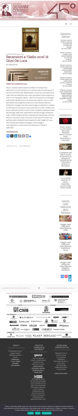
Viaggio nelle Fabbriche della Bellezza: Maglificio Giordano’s (65, 266)
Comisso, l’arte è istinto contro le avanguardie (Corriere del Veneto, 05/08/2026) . (66, 44)
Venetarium (65, 115)
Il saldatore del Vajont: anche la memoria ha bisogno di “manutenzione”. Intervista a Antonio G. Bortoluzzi (66, 159)
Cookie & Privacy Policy (61, 373)
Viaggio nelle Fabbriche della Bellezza (65, 207)
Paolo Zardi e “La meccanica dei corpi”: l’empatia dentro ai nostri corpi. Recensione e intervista (65, 133)
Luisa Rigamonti (12, 132)
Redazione (13, 64)
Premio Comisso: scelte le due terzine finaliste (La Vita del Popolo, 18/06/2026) (66, 57)
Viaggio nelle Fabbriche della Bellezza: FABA (65, 227)
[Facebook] (62, 276)
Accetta (30, 413)
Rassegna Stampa (65, 35)
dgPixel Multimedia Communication (15, 363)
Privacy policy (47, 413)
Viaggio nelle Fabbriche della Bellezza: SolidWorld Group (65, 246)
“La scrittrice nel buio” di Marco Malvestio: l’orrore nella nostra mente (65, 183)
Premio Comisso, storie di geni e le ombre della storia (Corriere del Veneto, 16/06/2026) (66, 69)
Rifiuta (38, 413)
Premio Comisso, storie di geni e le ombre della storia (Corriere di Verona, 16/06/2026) (66, 82)
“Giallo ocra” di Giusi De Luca (16, 84)
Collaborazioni (15, 359)
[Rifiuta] (76, 410)
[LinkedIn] (70, 276)
